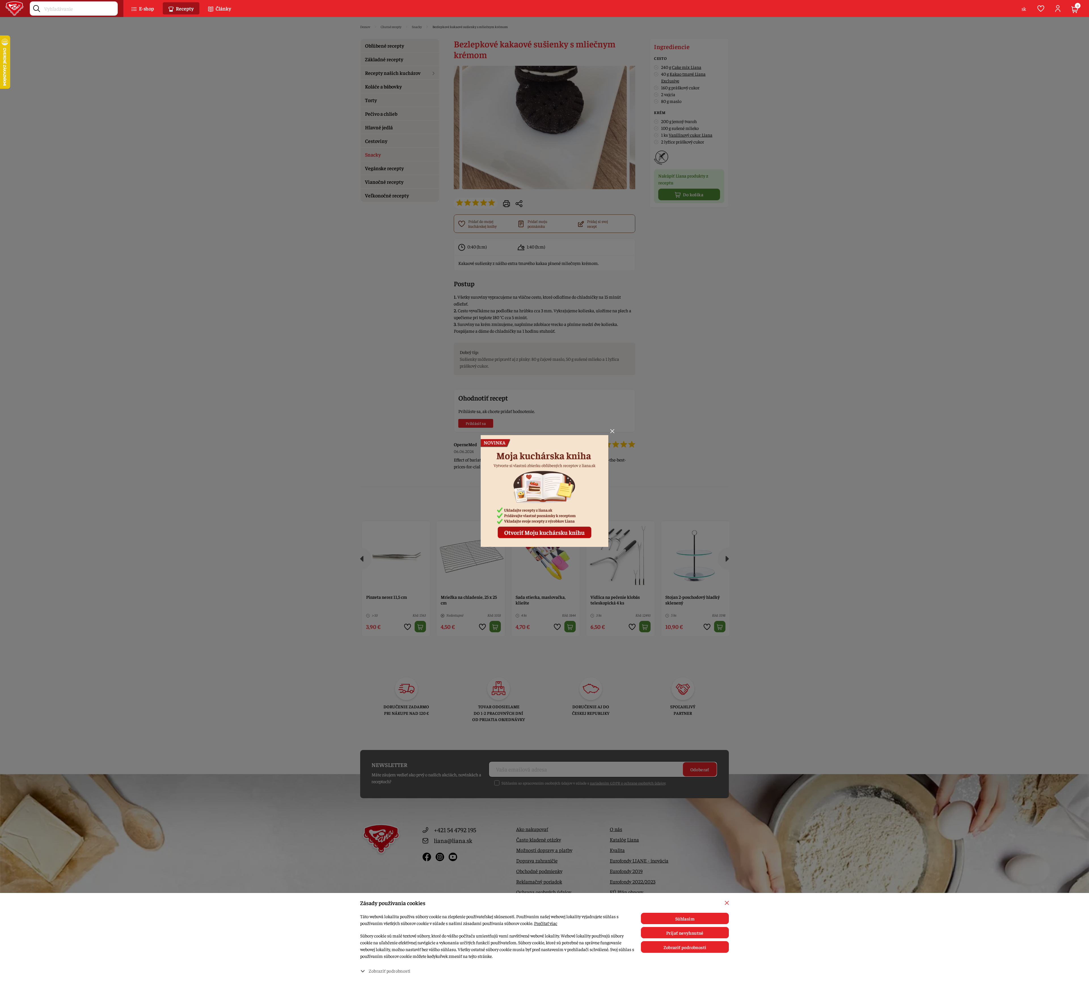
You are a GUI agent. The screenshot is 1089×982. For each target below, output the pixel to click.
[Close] (612, 431)
